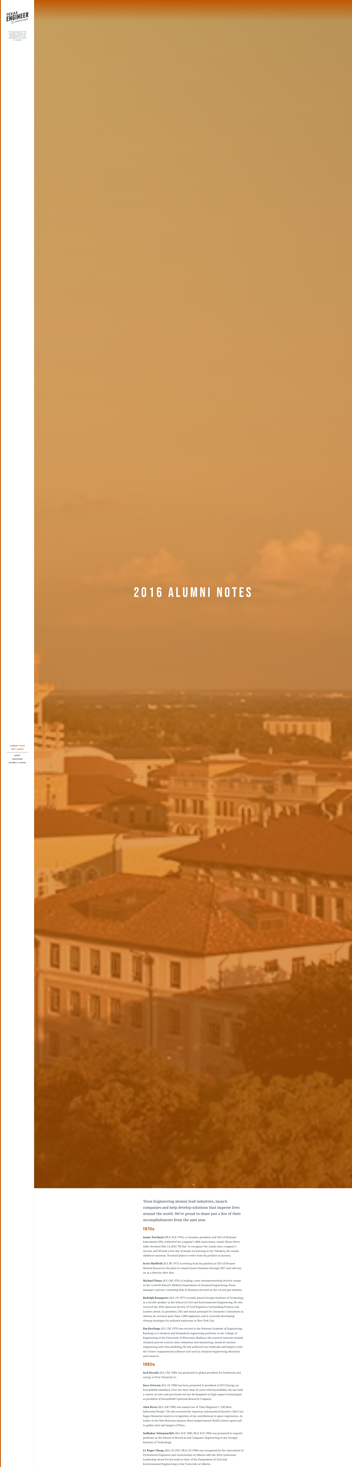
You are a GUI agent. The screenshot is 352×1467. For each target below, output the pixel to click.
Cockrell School (17, 763)
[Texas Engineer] (17, 23)
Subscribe (17, 759)
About (17, 755)
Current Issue (17, 746)
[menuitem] (17, 745)
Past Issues (17, 749)
